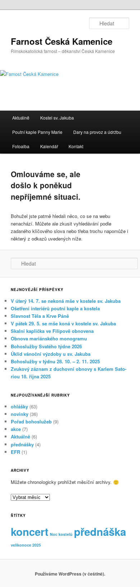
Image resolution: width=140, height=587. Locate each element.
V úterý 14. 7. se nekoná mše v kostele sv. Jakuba (66, 300)
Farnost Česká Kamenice (61, 41)
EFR (15, 451)
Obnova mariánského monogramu (49, 338)
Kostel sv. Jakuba (57, 118)
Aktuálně (20, 118)
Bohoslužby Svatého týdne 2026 (46, 346)
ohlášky (19, 406)
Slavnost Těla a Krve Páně (40, 315)
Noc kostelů (61, 534)
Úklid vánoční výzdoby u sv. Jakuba (50, 353)
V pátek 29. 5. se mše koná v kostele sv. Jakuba (63, 323)
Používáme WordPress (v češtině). (70, 574)
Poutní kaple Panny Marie (37, 132)
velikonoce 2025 (26, 545)
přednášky (22, 444)
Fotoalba (20, 146)
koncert (29, 531)
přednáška (100, 531)
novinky (19, 414)
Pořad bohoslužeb (31, 421)
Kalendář (49, 146)
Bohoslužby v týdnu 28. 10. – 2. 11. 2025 (55, 361)
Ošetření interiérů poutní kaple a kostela (55, 308)
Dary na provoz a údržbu (97, 132)
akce (16, 429)
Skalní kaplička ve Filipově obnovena (52, 331)
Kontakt (76, 146)
